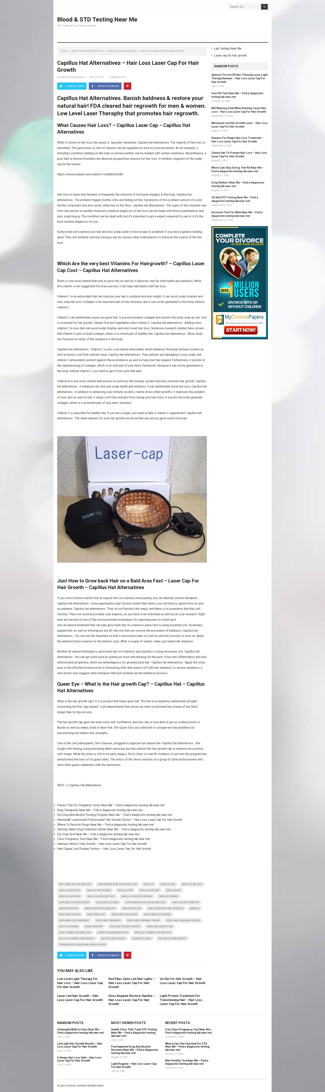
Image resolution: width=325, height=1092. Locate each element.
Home (64, 51)
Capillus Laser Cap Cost (101, 896)
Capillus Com (125, 890)
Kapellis (194, 908)
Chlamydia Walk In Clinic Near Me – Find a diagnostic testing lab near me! (80, 1031)
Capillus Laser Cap (69, 896)
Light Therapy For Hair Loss (75, 932)
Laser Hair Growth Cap (160, 926)
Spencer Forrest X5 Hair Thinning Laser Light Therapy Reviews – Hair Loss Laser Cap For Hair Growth (239, 78)
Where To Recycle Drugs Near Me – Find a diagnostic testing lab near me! (105, 824)
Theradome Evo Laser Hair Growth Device (82, 944)
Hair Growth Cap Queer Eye (100, 908)
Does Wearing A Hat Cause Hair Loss (145, 902)
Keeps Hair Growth (69, 914)
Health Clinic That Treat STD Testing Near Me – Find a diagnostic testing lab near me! (134, 1032)
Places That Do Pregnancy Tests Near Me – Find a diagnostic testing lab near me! (111, 805)
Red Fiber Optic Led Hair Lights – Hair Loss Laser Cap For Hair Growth (132, 983)
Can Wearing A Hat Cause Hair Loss (117, 884)
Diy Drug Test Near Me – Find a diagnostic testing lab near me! (98, 834)
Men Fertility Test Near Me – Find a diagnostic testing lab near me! (186, 1062)
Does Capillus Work (107, 902)
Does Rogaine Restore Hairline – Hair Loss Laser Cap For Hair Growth (132, 1000)
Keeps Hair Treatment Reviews (183, 920)
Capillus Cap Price (69, 890)
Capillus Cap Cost (192, 884)
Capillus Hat (173, 890)
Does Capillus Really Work (74, 902)
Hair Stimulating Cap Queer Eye (165, 908)
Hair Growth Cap (68, 908)
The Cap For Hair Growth (172, 938)
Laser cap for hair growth (87, 51)
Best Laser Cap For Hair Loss (75, 884)
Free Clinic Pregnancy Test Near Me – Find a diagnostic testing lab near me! (188, 1031)
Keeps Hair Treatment (108, 920)
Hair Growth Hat (131, 908)
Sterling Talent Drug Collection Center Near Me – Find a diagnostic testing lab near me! (114, 829)
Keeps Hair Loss (96, 914)
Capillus (148, 884)
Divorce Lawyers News (70, 77)
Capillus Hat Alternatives (85, 785)
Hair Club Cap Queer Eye (185, 902)
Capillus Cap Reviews (99, 890)
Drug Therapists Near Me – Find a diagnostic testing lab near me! (100, 810)
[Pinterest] (127, 86)
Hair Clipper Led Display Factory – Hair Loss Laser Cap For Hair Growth (104, 849)
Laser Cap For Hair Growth (125, 926)
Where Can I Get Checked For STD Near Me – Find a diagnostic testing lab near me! (187, 1046)
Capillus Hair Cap (149, 890)
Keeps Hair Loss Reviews (157, 914)
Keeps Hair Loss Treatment (74, 920)
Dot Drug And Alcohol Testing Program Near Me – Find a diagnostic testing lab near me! (114, 815)
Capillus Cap (167, 884)
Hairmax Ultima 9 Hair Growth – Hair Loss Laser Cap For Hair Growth (102, 844)
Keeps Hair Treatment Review (143, 920)
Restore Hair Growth (113, 938)
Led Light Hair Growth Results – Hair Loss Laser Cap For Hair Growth (79, 1045)
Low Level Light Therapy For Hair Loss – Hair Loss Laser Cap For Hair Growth (80, 983)
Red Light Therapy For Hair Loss (153, 932)
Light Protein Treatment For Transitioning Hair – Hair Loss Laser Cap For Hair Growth (181, 1000)
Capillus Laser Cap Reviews (136, 896)
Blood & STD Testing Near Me (97, 19)
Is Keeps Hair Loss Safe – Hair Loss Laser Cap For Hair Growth (79, 1059)
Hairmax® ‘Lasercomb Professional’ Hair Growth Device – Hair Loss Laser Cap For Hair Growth (119, 819)
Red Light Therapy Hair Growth (76, 938)
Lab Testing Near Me (227, 48)
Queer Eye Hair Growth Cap (113, 932)
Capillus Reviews (168, 896)
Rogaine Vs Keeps (141, 938)
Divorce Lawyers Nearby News (85, 1085)
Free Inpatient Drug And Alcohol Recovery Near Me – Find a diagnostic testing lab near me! (134, 1050)
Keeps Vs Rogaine (68, 926)
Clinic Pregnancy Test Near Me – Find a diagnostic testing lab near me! (103, 839)
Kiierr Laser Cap (94, 926)
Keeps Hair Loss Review (124, 914)
